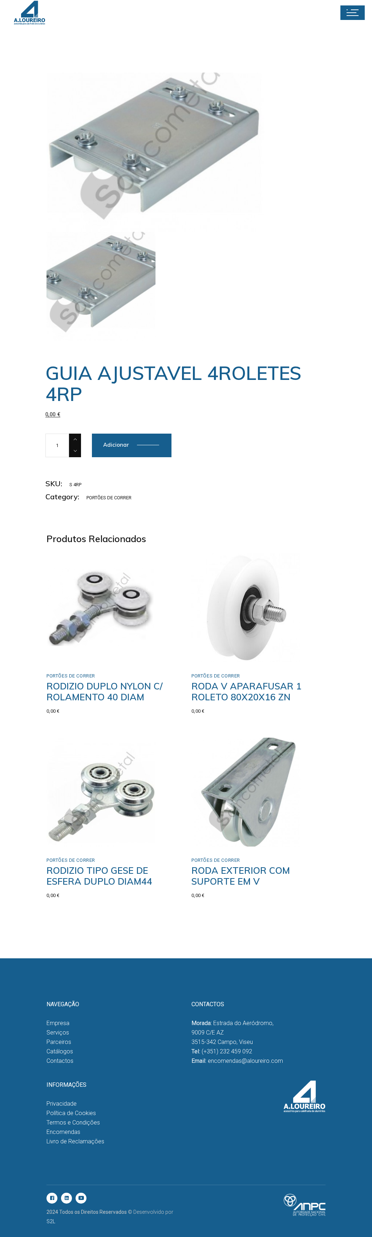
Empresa (57, 1023)
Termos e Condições (73, 1122)
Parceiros (58, 1042)
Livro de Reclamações (75, 1141)
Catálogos (59, 1051)
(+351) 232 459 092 (227, 1051)
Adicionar (116, 444)
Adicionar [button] (74, 654)
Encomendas (63, 1132)
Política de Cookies (71, 1113)
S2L (50, 1221)
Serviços (57, 1032)
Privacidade (61, 1103)
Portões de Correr (109, 497)
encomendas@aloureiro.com (245, 1060)
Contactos (59, 1060)
